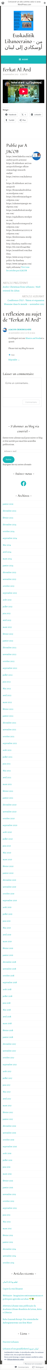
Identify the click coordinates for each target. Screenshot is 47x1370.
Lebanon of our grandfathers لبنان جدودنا (20, 1348)
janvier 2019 (8, 955)
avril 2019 (7, 934)
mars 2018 (7, 1023)
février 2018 (8, 1030)
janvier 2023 (8, 640)
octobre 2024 (8, 531)
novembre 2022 (9, 654)
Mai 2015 (7, 1221)
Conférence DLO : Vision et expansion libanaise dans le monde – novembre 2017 (24, 300)
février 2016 (8, 1180)
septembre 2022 (10, 668)
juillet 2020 (8, 839)
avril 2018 (7, 1016)
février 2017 (8, 1112)
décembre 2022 (9, 647)
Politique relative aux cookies (15, 1359)
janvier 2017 (8, 1119)
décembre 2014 (9, 1249)
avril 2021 (7, 777)
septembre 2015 (10, 1208)
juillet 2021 (7, 757)
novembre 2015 (9, 1194)
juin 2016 (6, 1167)
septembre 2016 (10, 1146)
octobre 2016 (8, 1139)
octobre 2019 (8, 893)
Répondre (12, 359)
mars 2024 (7, 558)
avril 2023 (7, 620)
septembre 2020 (10, 825)
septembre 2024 (10, 538)
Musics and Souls (33, 338)
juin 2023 (6, 613)
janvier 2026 (8, 504)
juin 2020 (7, 845)
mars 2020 (7, 859)
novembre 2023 (9, 579)
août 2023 (7, 599)
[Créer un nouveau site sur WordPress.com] (23, 3)
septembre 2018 (10, 982)
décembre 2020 (9, 804)
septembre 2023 (10, 593)
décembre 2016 (9, 1126)
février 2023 (8, 634)
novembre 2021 (9, 729)
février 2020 (8, 866)
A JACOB (23, 74)
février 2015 (8, 1235)
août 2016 (7, 1153)
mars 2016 (7, 1174)
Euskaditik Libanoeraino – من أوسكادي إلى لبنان (23, 41)
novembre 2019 (9, 886)
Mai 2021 (7, 770)
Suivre (8, 459)
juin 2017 (6, 1085)
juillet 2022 (8, 675)
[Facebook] (23, 483)
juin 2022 (7, 681)
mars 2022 (7, 702)
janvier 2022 (8, 716)
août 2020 (7, 832)
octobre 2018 (8, 975)
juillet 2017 (7, 1078)
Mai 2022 (7, 688)
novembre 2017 (9, 1050)
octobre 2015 (8, 1201)
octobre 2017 (8, 1057)
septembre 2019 (10, 900)
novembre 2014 (9, 1255)
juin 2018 (6, 1003)
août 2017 (7, 1071)
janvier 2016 (8, 1187)
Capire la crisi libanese (13, 1288)
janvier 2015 (8, 1242)
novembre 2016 (9, 1132)
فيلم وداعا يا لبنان (10, 1282)
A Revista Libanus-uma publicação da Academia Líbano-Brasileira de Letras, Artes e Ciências (22, 1309)
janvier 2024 (8, 565)
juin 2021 (6, 763)
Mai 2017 (7, 1091)
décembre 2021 (9, 722)
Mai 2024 (7, 545)
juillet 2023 (7, 606)
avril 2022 (7, 695)
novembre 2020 (9, 811)
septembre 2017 (10, 1064)
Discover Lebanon (11, 1342)
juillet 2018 (7, 996)
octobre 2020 (9, 818)
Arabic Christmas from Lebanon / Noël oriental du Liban (21, 286)
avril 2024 (7, 552)
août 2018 (7, 989)
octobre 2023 (8, 586)
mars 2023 (7, 627)
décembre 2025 (9, 510)
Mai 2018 (7, 1009)
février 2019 (8, 948)
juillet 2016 (7, 1160)
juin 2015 (6, 1214)
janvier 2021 (8, 798)
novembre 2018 (9, 968)
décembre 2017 (9, 1044)
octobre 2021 (8, 736)
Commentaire (31, 402)
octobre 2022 (8, 661)
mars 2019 (7, 941)
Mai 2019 (7, 927)
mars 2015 (7, 1228)
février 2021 (8, 791)
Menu (25, 59)
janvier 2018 (8, 1037)
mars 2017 (7, 1105)
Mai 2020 (7, 852)
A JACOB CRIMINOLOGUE (19, 329)
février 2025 (8, 517)
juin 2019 (6, 921)
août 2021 (7, 750)
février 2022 (8, 709)
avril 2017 (7, 1098)
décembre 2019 (9, 880)
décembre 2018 (9, 962)
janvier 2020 (8, 873)
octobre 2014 (8, 1262)
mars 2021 (7, 784)
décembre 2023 (9, 572)
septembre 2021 (10, 743)
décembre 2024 (9, 524)
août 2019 (7, 907)
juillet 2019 (7, 914)
